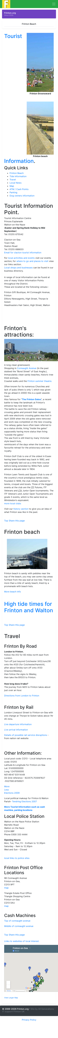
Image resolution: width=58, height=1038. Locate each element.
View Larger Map (11, 998)
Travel (13, 179)
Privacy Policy (29, 1019)
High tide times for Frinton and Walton (28, 607)
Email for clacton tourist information (22, 252)
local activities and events (21, 258)
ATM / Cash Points (19, 189)
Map (12, 186)
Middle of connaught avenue (18, 926)
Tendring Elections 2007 (24, 801)
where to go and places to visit (32, 261)
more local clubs (12, 503)
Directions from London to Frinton (21, 695)
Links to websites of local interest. (21, 941)
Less (6, 789)
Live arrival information (16, 729)
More (6, 786)
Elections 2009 (12, 793)
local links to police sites (16, 858)
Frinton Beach (17, 173)
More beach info (12, 591)
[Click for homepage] (6, 3)
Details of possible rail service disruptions (25, 735)
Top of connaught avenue (17, 920)
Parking (13, 192)
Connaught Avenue (26, 368)
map (6, 887)
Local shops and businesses (18, 267)
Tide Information (18, 176)
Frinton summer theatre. (40, 381)
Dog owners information (22, 195)
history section (20, 508)
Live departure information (18, 724)
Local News (15, 182)
